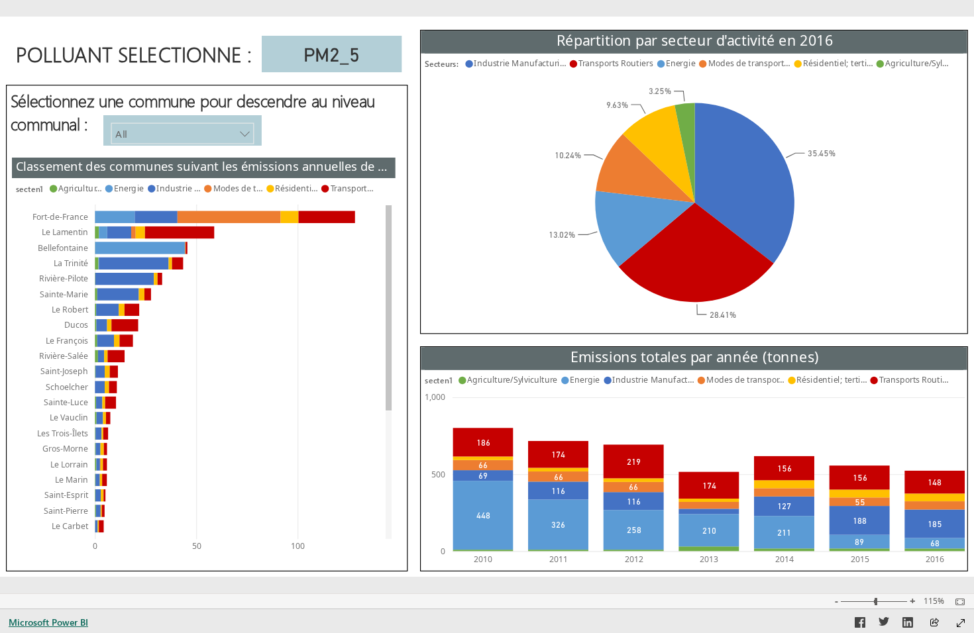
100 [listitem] (298, 546)
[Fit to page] (956, 602)
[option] (744, 183)
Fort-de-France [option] (60, 216)
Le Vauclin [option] (69, 417)
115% (934, 601)
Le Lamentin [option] (65, 231)
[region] (487, 297)
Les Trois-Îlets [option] (62, 432)
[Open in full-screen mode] (960, 623)
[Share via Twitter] (884, 624)
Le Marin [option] (71, 479)
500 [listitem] (438, 473)
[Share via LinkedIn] (907, 624)
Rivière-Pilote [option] (63, 277)
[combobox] (182, 133)
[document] (137, 59)
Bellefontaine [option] (63, 247)
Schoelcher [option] (67, 386)
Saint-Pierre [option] (66, 510)
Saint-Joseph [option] (64, 371)
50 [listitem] (196, 546)
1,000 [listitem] (435, 397)
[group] (694, 175)
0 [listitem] (95, 546)
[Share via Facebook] (860, 624)
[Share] (934, 623)
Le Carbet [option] (70, 525)
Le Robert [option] (70, 309)
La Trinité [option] (71, 262)
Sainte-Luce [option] (66, 401)
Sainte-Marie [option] (64, 293)
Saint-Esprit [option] (66, 494)
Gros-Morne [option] (65, 448)
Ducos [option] (76, 324)
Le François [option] (67, 340)
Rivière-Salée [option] (63, 355)
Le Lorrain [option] (69, 463)
